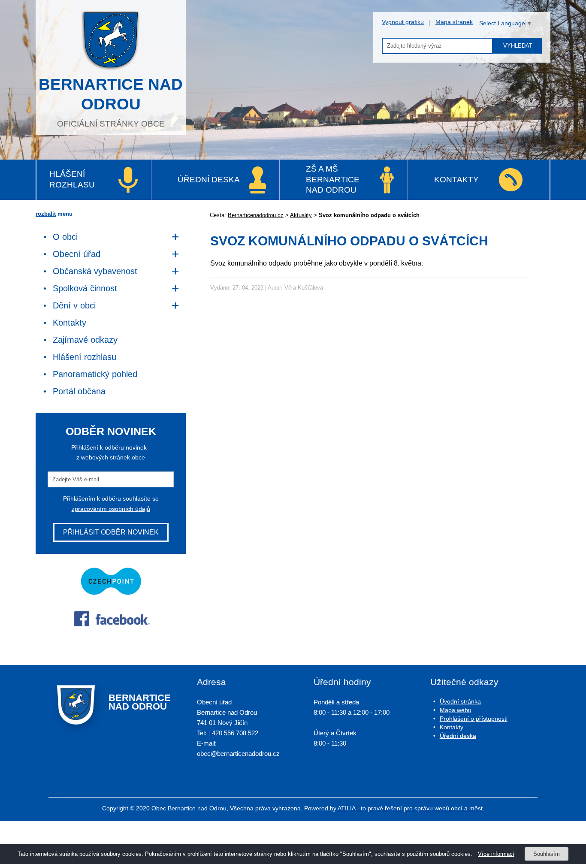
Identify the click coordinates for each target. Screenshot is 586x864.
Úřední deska (209, 179)
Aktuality (301, 215)
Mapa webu (455, 710)
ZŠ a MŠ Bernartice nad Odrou (332, 179)
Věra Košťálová (303, 287)
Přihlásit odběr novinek (111, 532)
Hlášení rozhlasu (72, 179)
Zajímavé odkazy (85, 339)
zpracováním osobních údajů (111, 508)
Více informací (496, 854)
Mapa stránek (454, 21)
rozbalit (46, 214)
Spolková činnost (85, 288)
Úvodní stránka (460, 701)
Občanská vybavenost (95, 271)
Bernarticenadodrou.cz (256, 215)
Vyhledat (517, 45)
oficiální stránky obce (111, 102)
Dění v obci (74, 305)
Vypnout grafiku (403, 21)
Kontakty (456, 179)
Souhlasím (546, 854)
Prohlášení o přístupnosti (473, 718)
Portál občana (79, 391)
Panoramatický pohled (95, 374)
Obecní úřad (76, 254)
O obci (65, 237)
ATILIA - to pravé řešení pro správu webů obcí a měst (410, 808)
